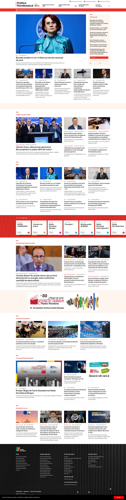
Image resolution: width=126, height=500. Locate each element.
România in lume (19, 424)
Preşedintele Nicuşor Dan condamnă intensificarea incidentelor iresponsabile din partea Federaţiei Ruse (99, 51)
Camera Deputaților (92, 465)
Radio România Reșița (44, 466)
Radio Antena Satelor (20, 458)
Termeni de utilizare (35, 491)
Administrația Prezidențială (93, 458)
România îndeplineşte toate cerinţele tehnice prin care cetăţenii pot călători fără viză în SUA (99, 425)
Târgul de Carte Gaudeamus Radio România (72, 458)
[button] (40, 497)
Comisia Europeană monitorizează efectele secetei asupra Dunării (63, 335)
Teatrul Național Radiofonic (21, 468)
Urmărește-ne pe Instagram (90, 1)
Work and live (66, 473)
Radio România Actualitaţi (21, 456)
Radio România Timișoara (45, 470)
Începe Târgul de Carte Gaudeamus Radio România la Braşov (39, 379)
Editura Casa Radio (68, 460)
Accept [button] (119, 497)
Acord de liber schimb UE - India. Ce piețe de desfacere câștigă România (27, 424)
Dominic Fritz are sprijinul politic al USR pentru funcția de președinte (101, 82)
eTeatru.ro (18, 470)
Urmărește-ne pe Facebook (76, 1)
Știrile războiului (67, 465)
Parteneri (26, 491)
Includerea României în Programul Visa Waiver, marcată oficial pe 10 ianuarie (75, 425)
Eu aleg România (67, 468)
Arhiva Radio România (68, 461)
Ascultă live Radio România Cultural (39, 227)
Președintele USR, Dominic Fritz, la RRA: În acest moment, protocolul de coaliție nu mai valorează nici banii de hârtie (99, 259)
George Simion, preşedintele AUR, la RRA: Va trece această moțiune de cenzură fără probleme (75, 280)
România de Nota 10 (68, 470)
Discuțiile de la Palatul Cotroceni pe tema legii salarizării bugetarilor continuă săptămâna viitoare (99, 22)
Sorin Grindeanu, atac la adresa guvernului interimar (99, 41)
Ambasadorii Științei (68, 471)
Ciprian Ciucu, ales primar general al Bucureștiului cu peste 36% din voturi (39, 136)
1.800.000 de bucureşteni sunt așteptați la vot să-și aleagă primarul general (75, 150)
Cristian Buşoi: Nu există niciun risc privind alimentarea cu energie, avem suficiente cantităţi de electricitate (39, 266)
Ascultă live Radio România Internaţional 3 (102, 227)
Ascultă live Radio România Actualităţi (23, 227)
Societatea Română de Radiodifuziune (96, 456)
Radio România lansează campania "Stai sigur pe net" (75, 372)
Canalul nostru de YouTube (105, 1)
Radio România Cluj (44, 460)
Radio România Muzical (20, 461)
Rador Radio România (68, 479)
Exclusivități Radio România (84, 5)
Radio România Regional (69, 466)
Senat (89, 463)
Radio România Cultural (20, 460)
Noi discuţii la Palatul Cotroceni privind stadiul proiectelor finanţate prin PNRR (99, 203)
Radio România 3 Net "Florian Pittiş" (23, 465)
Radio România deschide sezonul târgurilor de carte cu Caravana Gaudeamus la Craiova (99, 393)
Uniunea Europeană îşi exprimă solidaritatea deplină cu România (95, 335)
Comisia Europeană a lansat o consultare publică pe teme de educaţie (31, 335)
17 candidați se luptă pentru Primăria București (99, 151)
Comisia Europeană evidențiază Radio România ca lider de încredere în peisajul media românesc (75, 393)
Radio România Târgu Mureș (45, 468)
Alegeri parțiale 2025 (20, 144)
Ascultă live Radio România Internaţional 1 (70, 227)
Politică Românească (68, 463)
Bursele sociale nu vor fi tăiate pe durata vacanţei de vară (51, 40)
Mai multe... (93, 57)
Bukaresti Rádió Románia (45, 471)
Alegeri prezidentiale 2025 (64, 5)
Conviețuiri (66, 456)
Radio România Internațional (21, 463)
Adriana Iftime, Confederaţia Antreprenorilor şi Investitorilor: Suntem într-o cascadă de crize (75, 258)
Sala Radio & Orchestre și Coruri (70, 484)
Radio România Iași (44, 465)
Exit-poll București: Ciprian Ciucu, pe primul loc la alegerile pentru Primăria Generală (75, 129)
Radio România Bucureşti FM (46, 458)
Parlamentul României (92, 461)
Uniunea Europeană (99, 5)
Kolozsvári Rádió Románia (45, 473)
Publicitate (19, 491)
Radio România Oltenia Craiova (46, 463)
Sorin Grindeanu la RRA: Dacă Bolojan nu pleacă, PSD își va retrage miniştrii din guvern (99, 281)
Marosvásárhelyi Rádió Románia (46, 475)
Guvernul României (92, 460)
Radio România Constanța (45, 461)
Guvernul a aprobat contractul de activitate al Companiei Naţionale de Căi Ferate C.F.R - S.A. (99, 35)
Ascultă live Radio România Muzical (55, 227)
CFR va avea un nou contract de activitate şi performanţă (99, 45)
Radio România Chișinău (21, 466)
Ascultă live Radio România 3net (118, 227)
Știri (76, 6)
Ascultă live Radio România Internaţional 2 (86, 227)
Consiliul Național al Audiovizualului (95, 466)
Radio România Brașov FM (45, 456)
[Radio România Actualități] (28, 4)
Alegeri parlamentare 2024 (48, 5)
